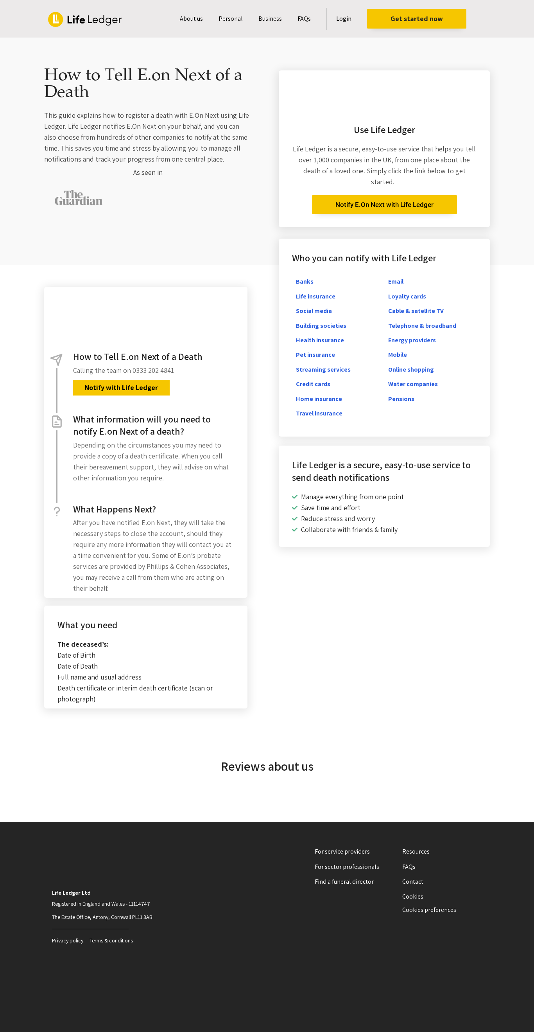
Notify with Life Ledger (121, 387)
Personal (231, 18)
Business (270, 18)
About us (191, 18)
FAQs (304, 18)
